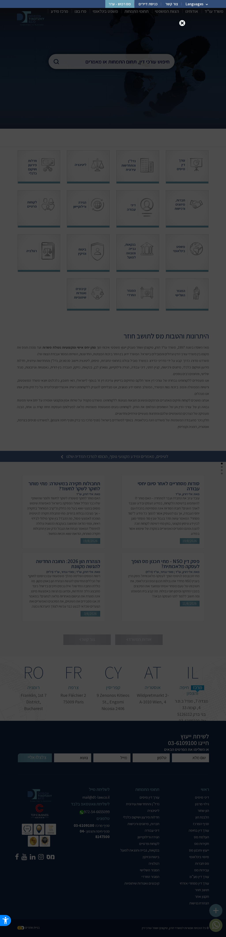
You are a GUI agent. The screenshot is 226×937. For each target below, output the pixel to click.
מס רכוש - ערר (120, 4)
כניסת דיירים (148, 4)
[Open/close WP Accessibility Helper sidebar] (5, 920)
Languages (194, 4)
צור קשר (171, 4)
